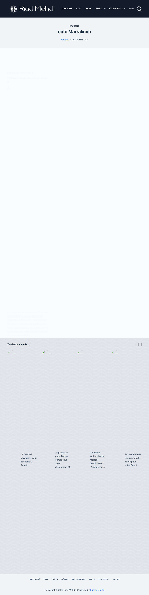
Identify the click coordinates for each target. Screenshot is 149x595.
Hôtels (99, 9)
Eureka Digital (97, 590)
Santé (132, 9)
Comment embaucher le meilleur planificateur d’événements (97, 459)
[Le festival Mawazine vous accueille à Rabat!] (12, 459)
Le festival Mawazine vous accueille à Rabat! (29, 460)
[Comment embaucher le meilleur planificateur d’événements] (82, 459)
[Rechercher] (139, 8)
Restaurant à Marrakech (20, 73)
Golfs (88, 9)
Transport (103, 579)
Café (78, 9)
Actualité (66, 9)
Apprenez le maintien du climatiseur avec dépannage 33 (63, 459)
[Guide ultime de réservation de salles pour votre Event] (116, 459)
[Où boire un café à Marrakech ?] (28, 196)
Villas (116, 579)
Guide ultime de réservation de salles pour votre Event (133, 460)
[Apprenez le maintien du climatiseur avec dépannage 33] (47, 459)
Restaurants (116, 9)
